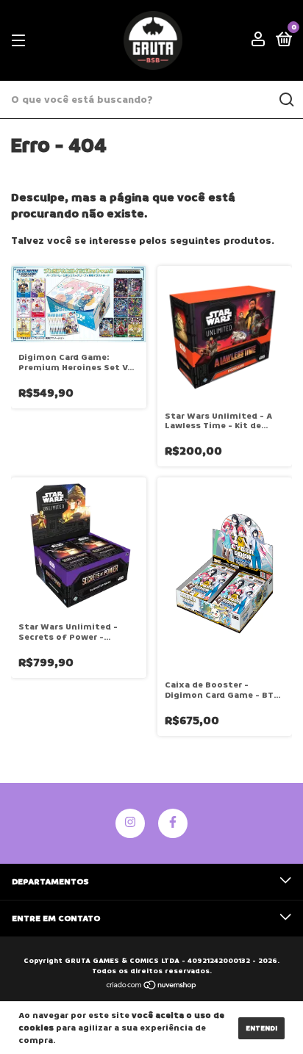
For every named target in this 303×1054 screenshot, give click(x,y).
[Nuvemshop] (152, 987)
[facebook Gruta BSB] (173, 823)
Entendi (261, 1028)
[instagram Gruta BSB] (130, 823)
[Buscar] (286, 100)
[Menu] (21, 40)
